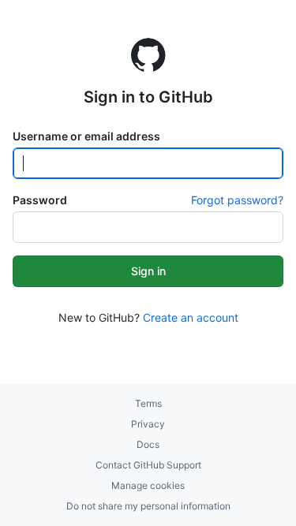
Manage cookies (148, 485)
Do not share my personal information (148, 506)
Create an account (190, 317)
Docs (148, 444)
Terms (148, 403)
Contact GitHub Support (148, 465)
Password (40, 200)
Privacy (148, 424)
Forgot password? (237, 200)
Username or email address (86, 136)
